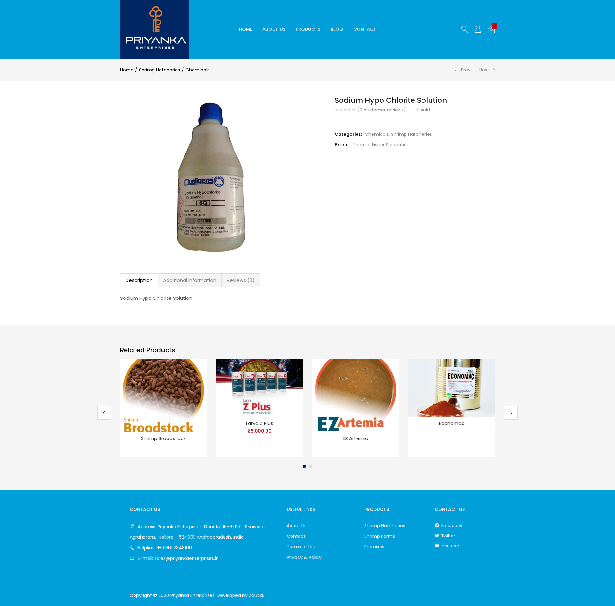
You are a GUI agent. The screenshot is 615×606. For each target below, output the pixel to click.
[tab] (139, 280)
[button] (491, 29)
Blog (337, 29)
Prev (466, 70)
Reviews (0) (241, 280)
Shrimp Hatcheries (159, 70)
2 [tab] (310, 466)
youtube (450, 546)
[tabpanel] (163, 408)
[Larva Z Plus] (259, 387)
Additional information (189, 280)
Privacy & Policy (304, 557)
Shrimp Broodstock (163, 438)
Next (484, 70)
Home (245, 29)
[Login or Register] (477, 29)
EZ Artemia (355, 438)
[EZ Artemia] (355, 395)
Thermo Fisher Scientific (380, 145)
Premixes (374, 547)
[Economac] (451, 387)
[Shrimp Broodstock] (163, 395)
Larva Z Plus (259, 423)
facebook (451, 525)
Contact (364, 29)
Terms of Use (301, 547)
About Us (273, 29)
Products (308, 29)
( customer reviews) (381, 110)
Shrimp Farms (379, 536)
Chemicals (197, 70)
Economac (451, 423)
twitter (447, 536)
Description (139, 280)
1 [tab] (304, 466)
